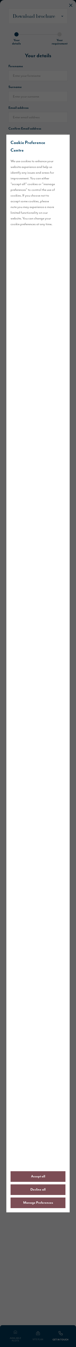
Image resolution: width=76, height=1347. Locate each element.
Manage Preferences (38, 1203)
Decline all (38, 1190)
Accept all (38, 1176)
